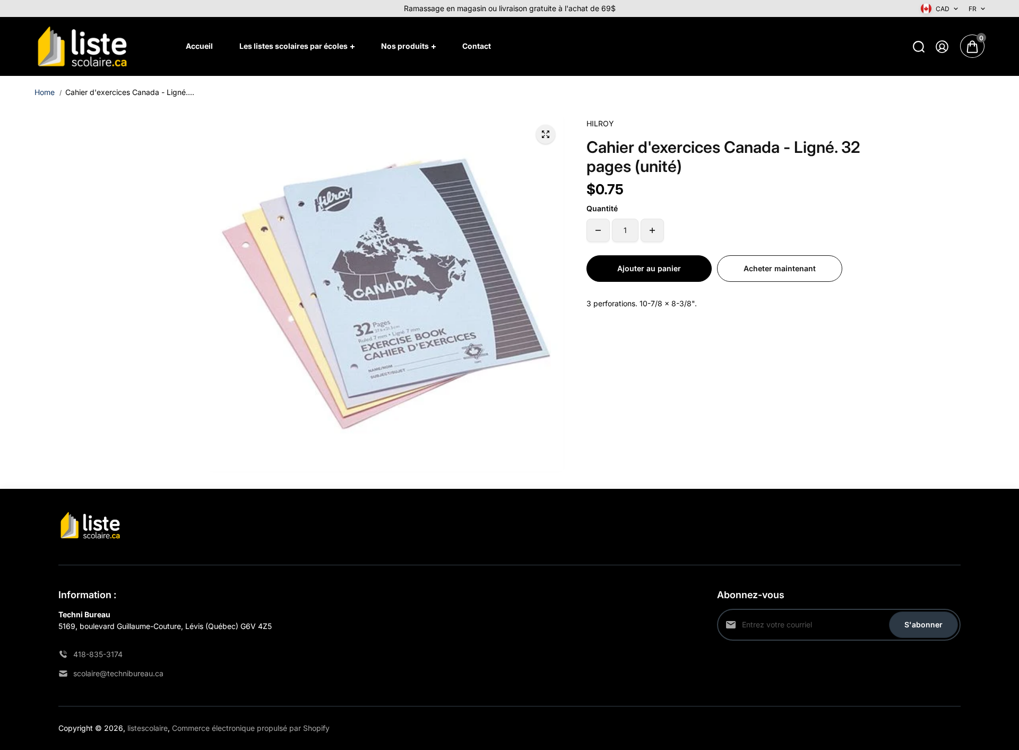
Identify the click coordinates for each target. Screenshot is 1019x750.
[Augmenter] (652, 230)
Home (44, 92)
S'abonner (923, 624)
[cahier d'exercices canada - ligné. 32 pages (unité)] (545, 134)
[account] (942, 46)
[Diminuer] (598, 230)
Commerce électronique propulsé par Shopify (251, 727)
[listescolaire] (82, 46)
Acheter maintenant (780, 268)
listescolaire (147, 727)
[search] (918, 46)
